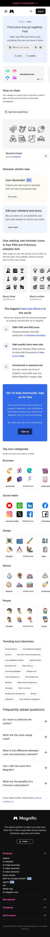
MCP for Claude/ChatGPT (17, 878)
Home (21, 22)
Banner (34, 694)
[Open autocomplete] (9, 47)
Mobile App (8, 889)
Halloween (9, 699)
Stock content (9, 875)
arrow (19, 56)
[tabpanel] (25, 476)
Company (8, 907)
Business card (10, 666)
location (32, 56)
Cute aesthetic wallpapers (29, 699)
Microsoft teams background (28, 655)
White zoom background (27, 682)
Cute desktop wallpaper (32, 649)
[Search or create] (31, 11)
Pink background (31, 677)
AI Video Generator (11, 868)
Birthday (8, 682)
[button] (25, 841)
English (25, 841)
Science (8, 655)
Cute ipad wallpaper (13, 671)
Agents (8, 882)
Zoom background (12, 677)
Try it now (12, 196)
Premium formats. (36, 335)
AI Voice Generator (11, 871)
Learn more (13, 227)
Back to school (24, 688)
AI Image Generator (11, 865)
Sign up (25, 431)
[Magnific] (25, 819)
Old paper (9, 688)
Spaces (6, 858)
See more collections (18, 112)
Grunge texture (11, 649)
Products (7, 853)
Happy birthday (35, 660)
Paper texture (27, 666)
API (4, 885)
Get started (9, 899)
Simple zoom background (15, 694)
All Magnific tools (10, 892)
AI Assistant (8, 861)
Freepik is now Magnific (24, 3)
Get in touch (9, 915)
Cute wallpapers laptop (14, 660)
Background (31, 671)
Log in (40, 11)
